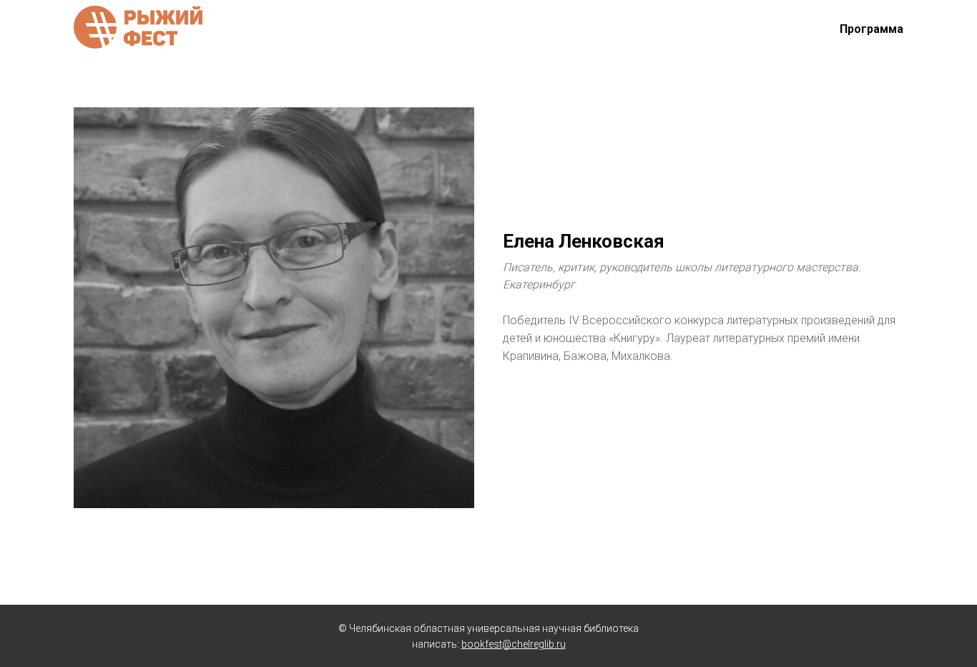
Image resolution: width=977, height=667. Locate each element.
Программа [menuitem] (871, 29)
